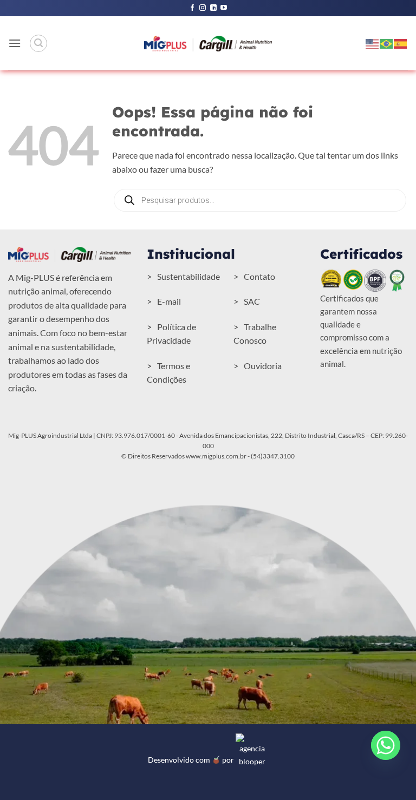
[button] (14, 43)
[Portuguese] (387, 42)
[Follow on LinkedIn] (213, 8)
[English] (373, 42)
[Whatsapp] (385, 745)
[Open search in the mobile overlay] (260, 200)
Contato (259, 276)
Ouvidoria (263, 365)
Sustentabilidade (188, 276)
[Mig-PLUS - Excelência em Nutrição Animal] (208, 43)
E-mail (169, 301)
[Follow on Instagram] (202, 8)
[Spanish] (401, 42)
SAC (252, 301)
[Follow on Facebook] (192, 8)
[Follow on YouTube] (223, 8)
